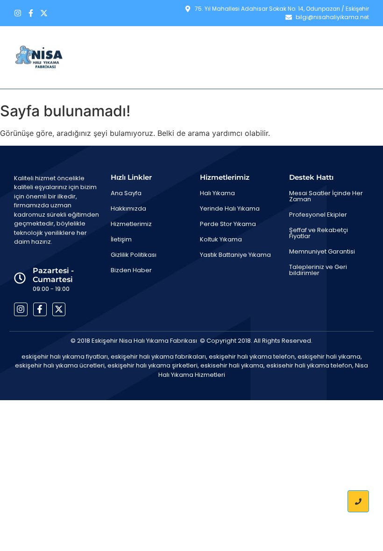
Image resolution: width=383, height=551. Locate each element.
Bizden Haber (343, 70)
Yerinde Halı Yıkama (230, 208)
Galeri (309, 44)
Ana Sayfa (145, 44)
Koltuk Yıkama (221, 239)
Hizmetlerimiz (258, 44)
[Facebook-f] (31, 13)
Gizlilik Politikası (133, 254)
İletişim (348, 44)
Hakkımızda (199, 44)
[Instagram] (17, 13)
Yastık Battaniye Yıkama (235, 254)
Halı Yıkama (217, 193)
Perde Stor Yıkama (228, 223)
